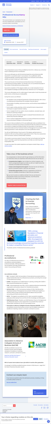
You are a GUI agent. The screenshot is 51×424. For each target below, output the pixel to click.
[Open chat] (48, 421)
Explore (32, 5)
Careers (6, 52)
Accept (35, 419)
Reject (40, 419)
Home (4, 11)
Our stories (46, 405)
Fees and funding (23, 49)
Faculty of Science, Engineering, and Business (13, 25)
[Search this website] (49, 5)
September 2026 (10, 42)
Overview (6, 49)
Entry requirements (14, 49)
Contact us (44, 5)
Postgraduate (9, 11)
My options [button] (46, 419)
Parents (47, 1)
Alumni (44, 1)
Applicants (33, 1)
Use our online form (12, 382)
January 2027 (20, 42)
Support (38, 5)
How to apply (43, 49)
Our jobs (35, 405)
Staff (41, 1)
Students (37, 1)
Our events (40, 405)
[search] (14, 405)
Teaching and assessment (33, 49)
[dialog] (25, 418)
